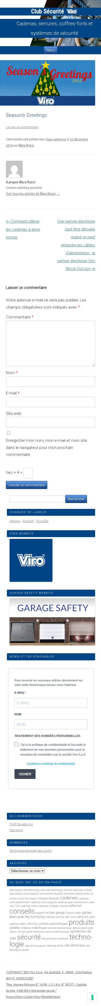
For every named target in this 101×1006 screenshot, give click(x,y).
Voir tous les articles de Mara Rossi (33, 194)
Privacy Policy (14, 997)
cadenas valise (29, 906)
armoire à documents (76, 893)
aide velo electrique (51, 890)
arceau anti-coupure (27, 893)
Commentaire (19, 316)
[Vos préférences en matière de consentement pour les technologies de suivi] (92, 997)
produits (81, 922)
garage (60, 912)
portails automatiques (53, 923)
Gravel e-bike (73, 912)
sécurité (29, 937)
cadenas (69, 898)
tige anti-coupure (35, 945)
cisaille (64, 906)
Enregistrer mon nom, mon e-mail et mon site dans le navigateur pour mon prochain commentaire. (46, 447)
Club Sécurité (48, 11)
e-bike (50, 912)
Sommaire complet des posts (31, 851)
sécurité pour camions (55, 938)
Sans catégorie (56, 139)
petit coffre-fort (29, 923)
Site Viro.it (16, 830)
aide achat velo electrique (24, 890)
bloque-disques (48, 898)
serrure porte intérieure (31, 931)
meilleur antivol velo (57, 917)
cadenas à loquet (49, 906)
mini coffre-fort (79, 917)
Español (42, 521)
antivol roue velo (73, 890)
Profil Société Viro (21, 824)
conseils (22, 911)
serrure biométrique (60, 928)
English (28, 521)
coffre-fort (75, 906)
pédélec (15, 928)
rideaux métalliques (34, 928)
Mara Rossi (26, 145)
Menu (51, 50)
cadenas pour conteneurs (73, 902)
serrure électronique (57, 931)
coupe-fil (40, 912)
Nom (12, 372)
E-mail (12, 393)
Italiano (15, 521)
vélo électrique (74, 945)
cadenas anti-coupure (44, 902)
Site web (13, 413)
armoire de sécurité (51, 893)
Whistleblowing (50, 997)
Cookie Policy (31, 997)
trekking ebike (54, 945)
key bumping (34, 917)
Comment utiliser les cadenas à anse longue (23, 229)
